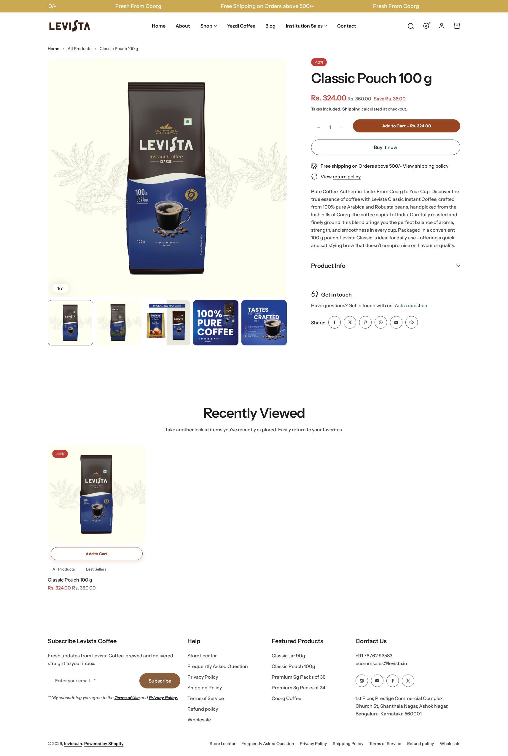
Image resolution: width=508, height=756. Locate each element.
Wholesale (199, 720)
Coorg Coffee (286, 698)
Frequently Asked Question (217, 666)
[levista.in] (70, 25)
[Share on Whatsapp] (381, 322)
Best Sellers (96, 569)
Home (53, 48)
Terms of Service (205, 698)
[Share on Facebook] (334, 322)
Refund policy (202, 709)
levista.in (73, 743)
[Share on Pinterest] (365, 322)
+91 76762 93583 (374, 656)
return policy (347, 177)
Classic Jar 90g (288, 656)
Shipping (351, 108)
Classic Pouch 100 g (70, 580)
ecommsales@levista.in (381, 663)
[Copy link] (411, 322)
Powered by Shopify (104, 743)
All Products (79, 48)
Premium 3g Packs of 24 (298, 688)
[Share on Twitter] (350, 322)
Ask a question (411, 305)
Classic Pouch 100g (293, 666)
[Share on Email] (396, 322)
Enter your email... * (75, 680)
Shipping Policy (204, 688)
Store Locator (202, 656)
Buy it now (385, 147)
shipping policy (431, 166)
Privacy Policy (202, 677)
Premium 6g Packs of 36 (299, 677)
